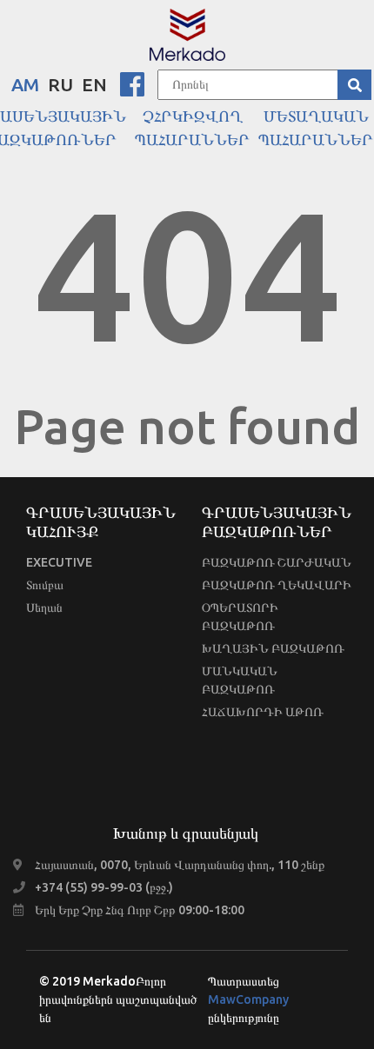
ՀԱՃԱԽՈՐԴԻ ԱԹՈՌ (263, 712)
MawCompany (248, 999)
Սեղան (44, 607)
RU (60, 84)
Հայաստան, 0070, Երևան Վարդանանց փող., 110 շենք (179, 865)
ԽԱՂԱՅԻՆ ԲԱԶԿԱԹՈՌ (273, 648)
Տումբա (44, 585)
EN (94, 84)
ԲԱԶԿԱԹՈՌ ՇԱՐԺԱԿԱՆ (276, 562)
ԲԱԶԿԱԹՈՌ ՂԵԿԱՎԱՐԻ (276, 585)
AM (25, 84)
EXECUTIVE (59, 562)
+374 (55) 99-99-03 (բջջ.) (104, 887)
